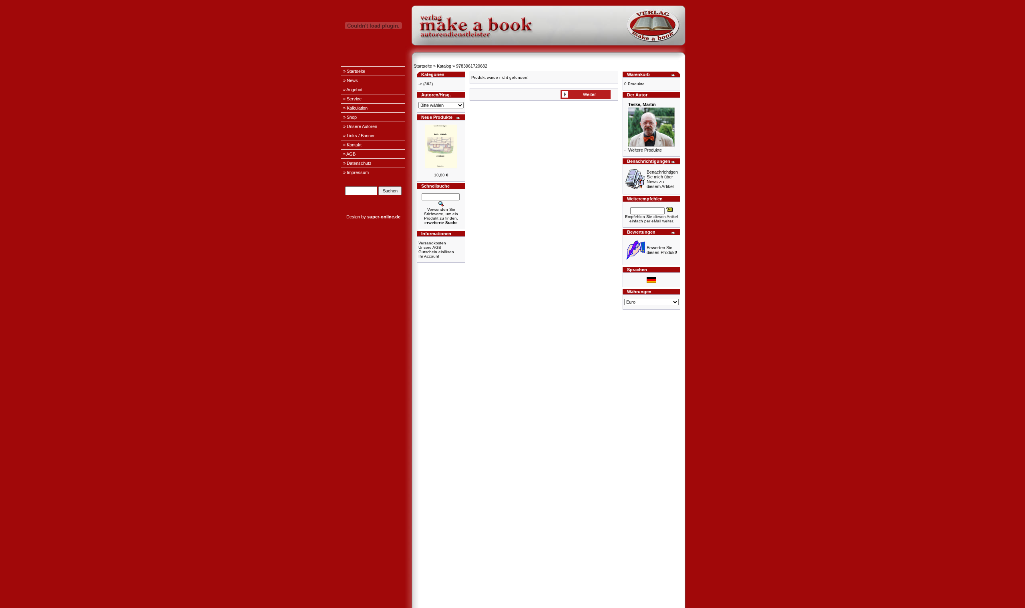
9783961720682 (471, 66)
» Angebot (352, 89)
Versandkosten (432, 243)
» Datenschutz (357, 163)
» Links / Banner (359, 135)
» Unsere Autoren (360, 126)
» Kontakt (352, 144)
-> (420, 84)
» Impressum (356, 172)
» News (350, 80)
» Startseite (354, 71)
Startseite (423, 66)
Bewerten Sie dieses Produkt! (662, 250)
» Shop (350, 117)
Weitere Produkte (645, 150)
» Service (352, 98)
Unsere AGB (429, 247)
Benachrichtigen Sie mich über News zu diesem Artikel (662, 179)
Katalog (444, 66)
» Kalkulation (355, 108)
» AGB (349, 154)
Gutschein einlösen (436, 252)
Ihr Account (428, 256)
